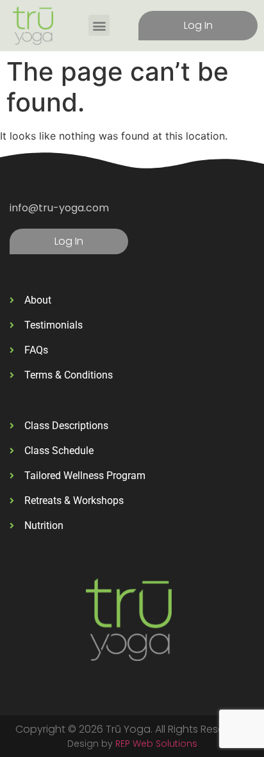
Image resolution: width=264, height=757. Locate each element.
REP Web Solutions (156, 743)
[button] (99, 25)
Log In (198, 25)
